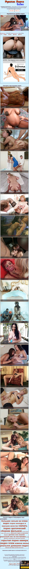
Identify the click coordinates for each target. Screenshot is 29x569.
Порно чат (17, 10)
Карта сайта (12, 564)
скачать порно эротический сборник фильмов (14, 528)
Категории (12, 10)
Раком (9, 34)
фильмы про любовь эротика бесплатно (14, 547)
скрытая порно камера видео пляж (14, 541)
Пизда (5, 34)
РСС (18, 564)
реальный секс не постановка (13, 537)
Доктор (15, 34)
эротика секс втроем (16, 535)
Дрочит (20, 34)
